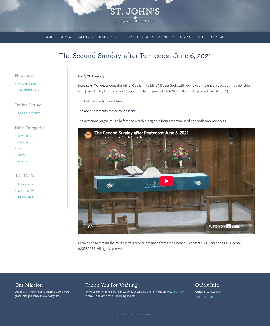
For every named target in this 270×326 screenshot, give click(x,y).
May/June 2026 (27, 83)
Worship (23, 161)
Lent (21, 148)
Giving (186, 37)
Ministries (108, 37)
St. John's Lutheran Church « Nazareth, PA (135, 12)
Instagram (27, 190)
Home (48, 37)
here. (119, 101)
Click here (179, 292)
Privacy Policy (124, 314)
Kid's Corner (25, 142)
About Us (166, 37)
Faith (201, 37)
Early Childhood (138, 37)
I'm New (65, 37)
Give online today (29, 113)
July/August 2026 (28, 90)
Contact (218, 37)
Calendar (85, 37)
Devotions (24, 136)
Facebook (26, 184)
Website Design (145, 314)
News (21, 155)
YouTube (27, 197)
